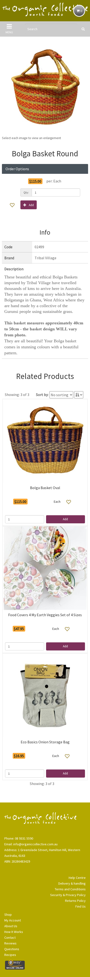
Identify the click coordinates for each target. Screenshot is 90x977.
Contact (10, 937)
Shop (8, 914)
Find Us (80, 906)
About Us (10, 926)
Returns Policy (75, 900)
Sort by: (42, 394)
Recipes (10, 955)
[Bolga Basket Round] (45, 87)
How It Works (13, 932)
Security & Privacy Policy (68, 895)
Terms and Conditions (70, 889)
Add (31, 205)
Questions (11, 949)
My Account (12, 920)
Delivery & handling (72, 883)
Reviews (10, 943)
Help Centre (77, 877)
